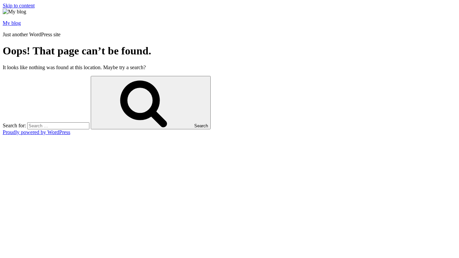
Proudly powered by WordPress (36, 132)
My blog (12, 23)
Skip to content (19, 5)
